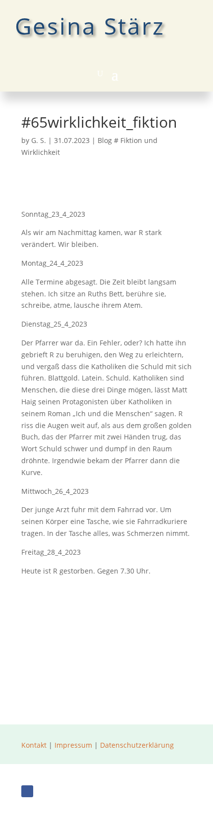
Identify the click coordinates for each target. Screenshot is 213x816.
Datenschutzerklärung (137, 745)
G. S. (38, 140)
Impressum (73, 745)
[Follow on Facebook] (27, 791)
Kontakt (34, 745)
